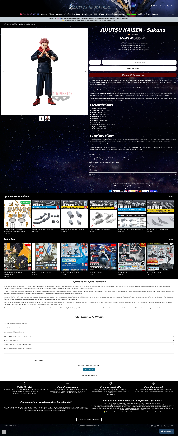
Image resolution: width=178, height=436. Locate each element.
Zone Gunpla (12, 426)
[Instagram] (155, 426)
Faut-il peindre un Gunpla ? (12, 328)
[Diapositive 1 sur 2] (41, 118)
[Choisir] (57, 267)
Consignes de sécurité (97, 179)
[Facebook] (152, 426)
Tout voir (171, 197)
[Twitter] (165, 426)
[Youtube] (158, 426)
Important (94, 170)
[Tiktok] (161, 426)
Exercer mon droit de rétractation (89, 420)
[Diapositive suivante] (86, 71)
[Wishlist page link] (172, 6)
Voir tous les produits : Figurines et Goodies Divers (19, 24)
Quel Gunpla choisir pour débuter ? (14, 332)
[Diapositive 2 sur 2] (47, 118)
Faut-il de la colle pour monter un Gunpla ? (16, 324)
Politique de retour (96, 155)
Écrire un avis (89, 369)
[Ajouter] (28, 225)
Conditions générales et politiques (89, 426)
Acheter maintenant (133, 68)
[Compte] (164, 6)
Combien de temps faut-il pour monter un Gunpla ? (18, 344)
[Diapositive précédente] (3, 71)
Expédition (94, 166)
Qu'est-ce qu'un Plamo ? (11, 340)
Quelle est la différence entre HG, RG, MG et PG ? (18, 336)
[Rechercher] (173, 14)
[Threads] (168, 426)
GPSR (93, 174)
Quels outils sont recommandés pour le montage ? (18, 349)
